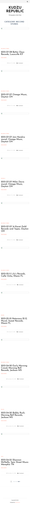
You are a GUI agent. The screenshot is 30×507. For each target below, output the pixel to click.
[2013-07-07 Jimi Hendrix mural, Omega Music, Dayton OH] (15, 122)
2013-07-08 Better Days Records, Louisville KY (12, 53)
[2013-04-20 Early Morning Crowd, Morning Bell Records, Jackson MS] (15, 349)
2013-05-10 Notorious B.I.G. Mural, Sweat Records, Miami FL (14, 321)
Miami (2, 315)
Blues (2, 409)
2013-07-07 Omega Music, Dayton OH (14, 95)
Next (19, 481)
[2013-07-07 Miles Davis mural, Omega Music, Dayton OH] (15, 166)
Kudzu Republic (15, 9)
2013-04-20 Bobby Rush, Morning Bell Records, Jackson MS (13, 415)
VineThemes (17, 502)
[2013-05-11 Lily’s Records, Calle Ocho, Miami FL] (15, 257)
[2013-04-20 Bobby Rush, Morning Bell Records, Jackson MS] (15, 396)
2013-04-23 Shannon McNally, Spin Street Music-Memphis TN (15, 462)
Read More (4, 57)
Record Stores (5, 48)
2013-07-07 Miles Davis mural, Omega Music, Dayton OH (12, 184)
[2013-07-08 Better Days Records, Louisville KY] (15, 37)
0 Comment (20, 63)
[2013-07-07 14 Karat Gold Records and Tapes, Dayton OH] (15, 211)
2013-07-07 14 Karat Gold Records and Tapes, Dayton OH (14, 228)
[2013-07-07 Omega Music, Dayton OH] (15, 79)
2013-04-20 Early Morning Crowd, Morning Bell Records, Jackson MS (14, 368)
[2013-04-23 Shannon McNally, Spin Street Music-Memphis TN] (15, 443)
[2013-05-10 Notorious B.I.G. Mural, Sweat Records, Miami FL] (15, 302)
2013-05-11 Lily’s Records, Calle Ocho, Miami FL (13, 275)
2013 (2, 456)
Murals (3, 178)
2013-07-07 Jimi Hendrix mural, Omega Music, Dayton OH (13, 139)
